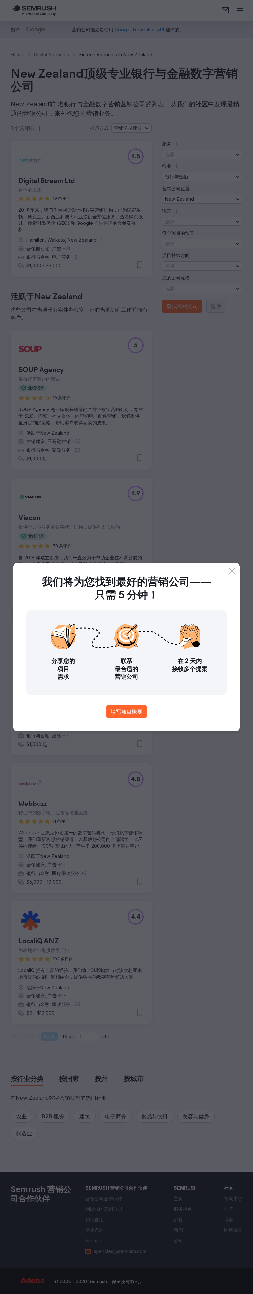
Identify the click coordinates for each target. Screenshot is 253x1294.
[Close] (232, 571)
